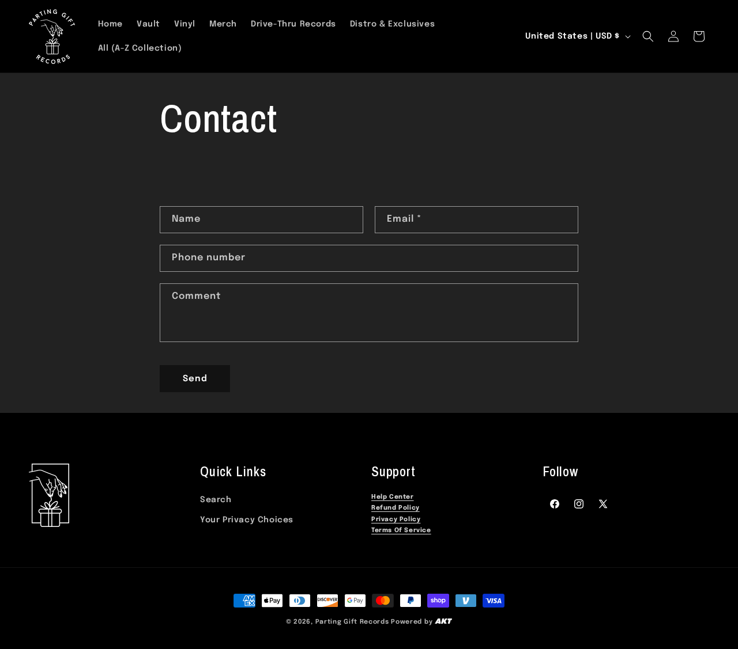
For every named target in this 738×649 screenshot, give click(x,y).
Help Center (392, 497)
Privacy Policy (395, 520)
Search (216, 500)
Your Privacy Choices (246, 520)
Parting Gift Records (352, 621)
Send (195, 379)
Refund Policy (395, 508)
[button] (648, 36)
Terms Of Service (401, 530)
